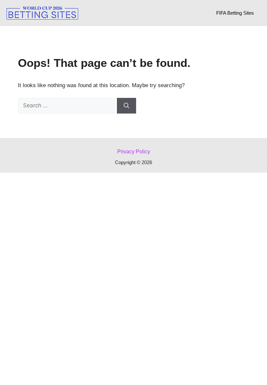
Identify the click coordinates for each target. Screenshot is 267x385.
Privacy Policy (133, 151)
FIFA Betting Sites (235, 13)
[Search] (126, 106)
